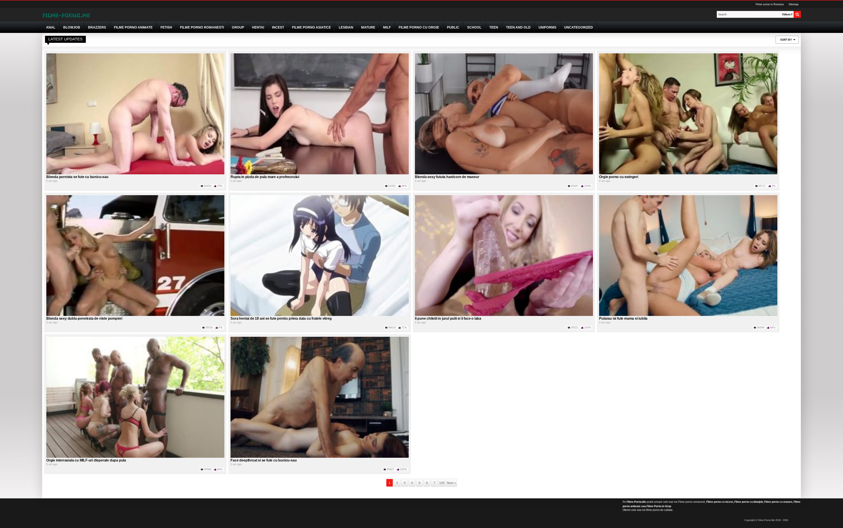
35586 (207, 469)
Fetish (166, 27)
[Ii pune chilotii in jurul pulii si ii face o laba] (504, 255)
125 (442, 483)
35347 (574, 185)
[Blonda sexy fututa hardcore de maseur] (504, 113)
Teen (493, 27)
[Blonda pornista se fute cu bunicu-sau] (135, 113)
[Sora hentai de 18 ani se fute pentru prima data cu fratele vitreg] (320, 255)
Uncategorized (578, 27)
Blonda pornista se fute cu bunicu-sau (77, 177)
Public (453, 27)
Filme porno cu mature (778, 501)
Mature (368, 27)
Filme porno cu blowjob (748, 501)
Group (238, 27)
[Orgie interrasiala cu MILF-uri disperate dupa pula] (135, 397)
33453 (207, 185)
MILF (387, 27)
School (474, 27)
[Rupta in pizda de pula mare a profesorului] (320, 113)
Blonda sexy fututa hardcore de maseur (447, 177)
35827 (390, 469)
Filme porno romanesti (691, 501)
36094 (760, 327)
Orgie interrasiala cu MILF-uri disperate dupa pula (86, 460)
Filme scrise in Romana (770, 4)
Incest (278, 27)
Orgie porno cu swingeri (618, 177)
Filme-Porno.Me (636, 501)
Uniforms (547, 27)
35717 (762, 185)
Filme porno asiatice (311, 27)
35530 (209, 327)
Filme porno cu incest (719, 501)
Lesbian (346, 27)
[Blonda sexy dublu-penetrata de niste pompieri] (135, 255)
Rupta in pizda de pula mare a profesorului (265, 177)
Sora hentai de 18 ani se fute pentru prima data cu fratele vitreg (281, 318)
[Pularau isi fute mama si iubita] (688, 255)
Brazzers (97, 27)
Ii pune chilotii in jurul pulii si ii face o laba (448, 318)
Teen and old (518, 27)
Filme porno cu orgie (419, 27)
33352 (392, 185)
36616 (392, 327)
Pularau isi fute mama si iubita (623, 318)
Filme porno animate (133, 27)
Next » (451, 483)
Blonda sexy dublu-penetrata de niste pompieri (84, 318)
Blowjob (71, 27)
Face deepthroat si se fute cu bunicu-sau (264, 460)
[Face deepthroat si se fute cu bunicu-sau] (320, 397)
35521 (574, 327)
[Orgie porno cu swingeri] (688, 113)
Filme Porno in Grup (659, 506)
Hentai (258, 27)
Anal (50, 27)
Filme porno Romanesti (202, 27)
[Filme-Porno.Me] (66, 14)
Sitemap (793, 4)
